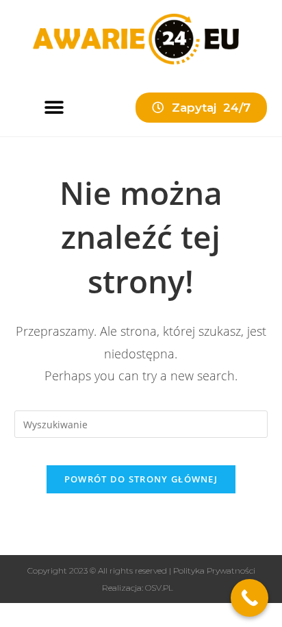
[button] (53, 107)
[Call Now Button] (249, 598)
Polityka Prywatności (214, 570)
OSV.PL (159, 587)
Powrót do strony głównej (141, 479)
